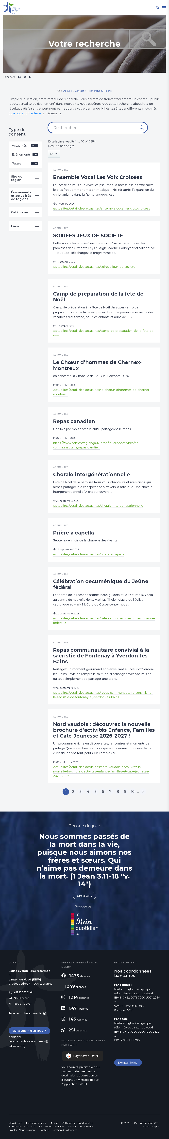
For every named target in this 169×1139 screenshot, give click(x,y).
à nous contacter (25, 113)
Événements (24, 154)
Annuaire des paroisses (81, 1126)
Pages (24, 163)
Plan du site (15, 1123)
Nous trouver (23, 1003)
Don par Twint (128, 1062)
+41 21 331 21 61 (23, 992)
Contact (44, 1130)
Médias (54, 1123)
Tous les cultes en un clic (25, 1013)
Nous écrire (21, 998)
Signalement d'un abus (27, 1030)
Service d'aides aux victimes (27, 1041)
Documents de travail (51, 1126)
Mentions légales (36, 1123)
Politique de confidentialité (77, 1123)
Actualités (24, 145)
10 (133, 791)
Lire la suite (84, 895)
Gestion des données (65, 1130)
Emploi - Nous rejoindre (22, 1130)
